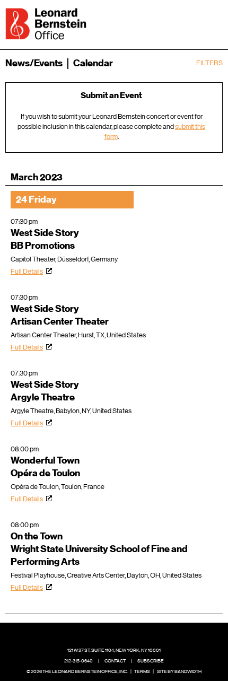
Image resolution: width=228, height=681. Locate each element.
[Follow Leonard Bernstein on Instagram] (122, 634)
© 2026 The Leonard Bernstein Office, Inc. (77, 671)
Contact (115, 661)
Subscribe (150, 661)
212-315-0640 (78, 661)
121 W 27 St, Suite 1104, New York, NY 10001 (114, 650)
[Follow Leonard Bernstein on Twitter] (106, 634)
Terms (142, 671)
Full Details (27, 271)
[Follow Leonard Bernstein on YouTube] (139, 634)
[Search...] (181, 22)
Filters (209, 63)
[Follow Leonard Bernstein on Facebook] (89, 634)
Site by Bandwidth (179, 671)
